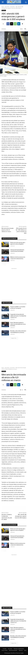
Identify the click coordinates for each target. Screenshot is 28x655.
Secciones (7, 6)
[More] (22, 23)
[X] (11, 23)
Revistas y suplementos (19, 648)
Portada (4, 648)
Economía (12, 6)
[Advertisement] (14, 283)
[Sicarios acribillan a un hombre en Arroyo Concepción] (5, 308)
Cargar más (13, 338)
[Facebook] (8, 23)
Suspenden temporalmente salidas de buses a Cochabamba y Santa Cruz (18, 316)
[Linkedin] (18, 23)
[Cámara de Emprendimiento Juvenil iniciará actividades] (5, 251)
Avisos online (4, 650)
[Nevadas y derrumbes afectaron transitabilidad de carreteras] (5, 332)
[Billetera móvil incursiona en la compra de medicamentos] (5, 259)
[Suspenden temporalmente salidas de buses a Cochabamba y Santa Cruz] (5, 316)
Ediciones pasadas (13, 650)
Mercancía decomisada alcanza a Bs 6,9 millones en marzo (7, 230)
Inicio (3, 6)
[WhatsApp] (15, 23)
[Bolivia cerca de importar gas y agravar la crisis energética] (5, 244)
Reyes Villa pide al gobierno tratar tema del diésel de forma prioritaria (18, 324)
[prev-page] (3, 264)
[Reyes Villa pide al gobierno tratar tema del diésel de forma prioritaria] (5, 324)
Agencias (21, 650)
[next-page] (5, 264)
